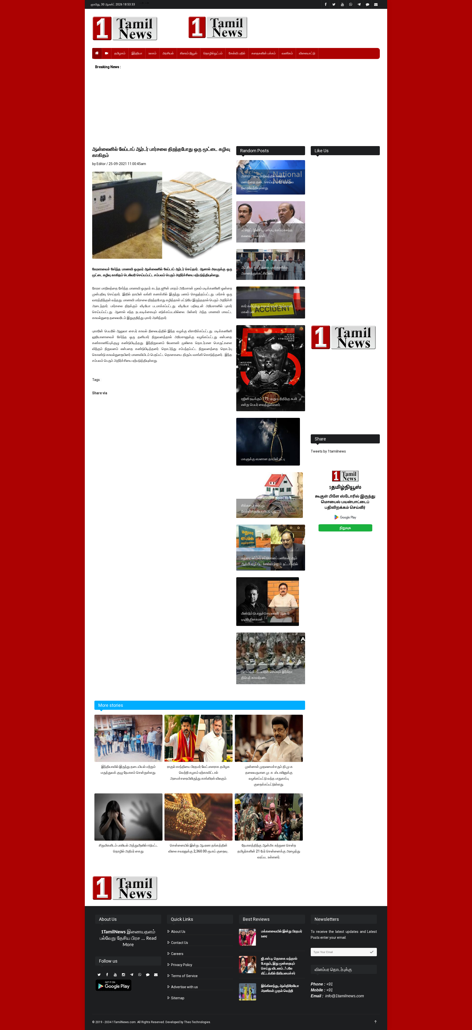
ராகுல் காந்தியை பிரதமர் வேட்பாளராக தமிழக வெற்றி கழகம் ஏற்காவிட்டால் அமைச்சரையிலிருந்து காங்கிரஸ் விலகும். (198, 772)
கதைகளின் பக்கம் (263, 53)
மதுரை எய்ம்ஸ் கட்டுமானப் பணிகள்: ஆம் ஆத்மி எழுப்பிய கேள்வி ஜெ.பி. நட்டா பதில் (269, 561)
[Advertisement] (236, 108)
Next (387, 506)
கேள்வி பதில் (237, 53)
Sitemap (177, 998)
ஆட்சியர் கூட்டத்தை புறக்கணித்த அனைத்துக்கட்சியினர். (264, 270)
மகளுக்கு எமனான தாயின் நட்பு (263, 459)
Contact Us (179, 943)
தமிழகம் (119, 53)
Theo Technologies (197, 1022)
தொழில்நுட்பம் (212, 53)
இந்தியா (137, 53)
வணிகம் (287, 53)
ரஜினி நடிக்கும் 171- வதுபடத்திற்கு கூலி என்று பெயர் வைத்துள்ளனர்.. (269, 402)
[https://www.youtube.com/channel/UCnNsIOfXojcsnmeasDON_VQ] (281, 27)
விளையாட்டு (307, 53)
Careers (176, 954)
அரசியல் (168, 53)
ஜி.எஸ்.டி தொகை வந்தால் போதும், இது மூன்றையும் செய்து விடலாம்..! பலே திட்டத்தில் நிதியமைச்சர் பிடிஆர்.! (279, 968)
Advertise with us (184, 987)
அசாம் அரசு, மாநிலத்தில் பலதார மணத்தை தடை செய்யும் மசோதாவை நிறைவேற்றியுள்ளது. (267, 182)
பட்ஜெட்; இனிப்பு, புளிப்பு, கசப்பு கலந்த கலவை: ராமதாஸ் (267, 233)
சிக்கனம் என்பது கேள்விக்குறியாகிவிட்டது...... (260, 508)
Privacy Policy (181, 965)
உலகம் (152, 53)
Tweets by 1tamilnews (328, 451)
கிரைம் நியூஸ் (188, 53)
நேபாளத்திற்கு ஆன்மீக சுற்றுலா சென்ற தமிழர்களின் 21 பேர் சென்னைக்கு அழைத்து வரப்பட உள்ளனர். (268, 851)
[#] (345, 337)
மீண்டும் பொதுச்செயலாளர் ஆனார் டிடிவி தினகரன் (265, 616)
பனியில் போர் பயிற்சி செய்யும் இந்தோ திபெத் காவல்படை (267, 675)
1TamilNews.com (124, 1022)
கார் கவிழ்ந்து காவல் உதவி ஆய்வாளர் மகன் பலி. (267, 309)
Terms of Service (184, 976)
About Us (177, 932)
